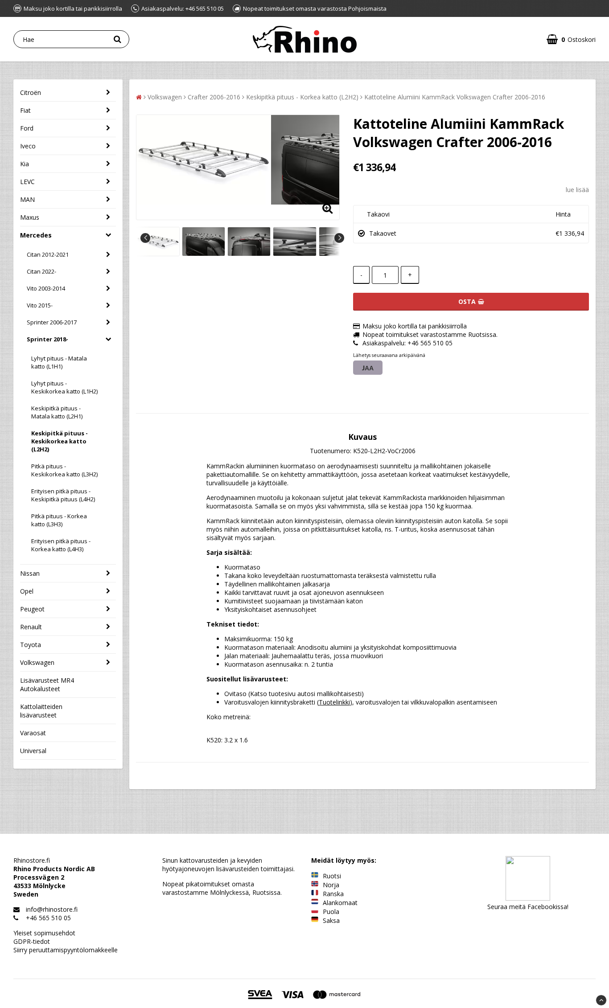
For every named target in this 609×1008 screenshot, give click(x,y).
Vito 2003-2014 (46, 288)
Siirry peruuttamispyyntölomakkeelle (65, 950)
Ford (26, 128)
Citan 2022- (41, 271)
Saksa (331, 920)
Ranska (333, 893)
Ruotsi (332, 876)
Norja (331, 885)
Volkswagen (37, 662)
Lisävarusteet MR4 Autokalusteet (47, 684)
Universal (33, 750)
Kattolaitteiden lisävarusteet (41, 710)
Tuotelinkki (334, 702)
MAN (27, 199)
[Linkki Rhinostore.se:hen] (314, 876)
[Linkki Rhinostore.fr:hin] (314, 893)
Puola (331, 911)
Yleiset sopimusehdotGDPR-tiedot (44, 937)
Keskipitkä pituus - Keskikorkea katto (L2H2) (59, 441)
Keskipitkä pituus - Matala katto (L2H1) (56, 412)
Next (339, 238)
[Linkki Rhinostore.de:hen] (314, 920)
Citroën (30, 92)
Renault (31, 627)
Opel (26, 591)
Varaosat (33, 733)
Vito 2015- (40, 305)
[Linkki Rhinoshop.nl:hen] (314, 902)
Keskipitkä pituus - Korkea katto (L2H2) (302, 97)
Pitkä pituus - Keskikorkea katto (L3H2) (64, 470)
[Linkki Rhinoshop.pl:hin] (314, 911)
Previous (145, 238)
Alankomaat (340, 902)
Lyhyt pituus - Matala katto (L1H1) (59, 362)
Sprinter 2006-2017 (52, 322)
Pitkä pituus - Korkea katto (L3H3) (59, 520)
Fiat (25, 110)
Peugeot (32, 609)
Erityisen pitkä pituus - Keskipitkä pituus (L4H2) (63, 495)
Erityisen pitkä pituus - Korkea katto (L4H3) (61, 545)
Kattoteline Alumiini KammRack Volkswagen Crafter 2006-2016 (454, 97)
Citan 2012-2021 (48, 254)
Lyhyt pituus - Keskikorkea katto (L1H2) (64, 387)
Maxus (29, 217)
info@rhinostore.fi (52, 909)
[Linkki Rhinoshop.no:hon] (314, 885)
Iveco (28, 146)
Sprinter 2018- (47, 339)
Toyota (30, 644)
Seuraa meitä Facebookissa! (527, 906)
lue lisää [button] (577, 189)
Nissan (30, 573)
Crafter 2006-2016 (214, 97)
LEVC (27, 181)
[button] (571, 39)
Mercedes (36, 235)
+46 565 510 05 (48, 918)
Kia (24, 164)
